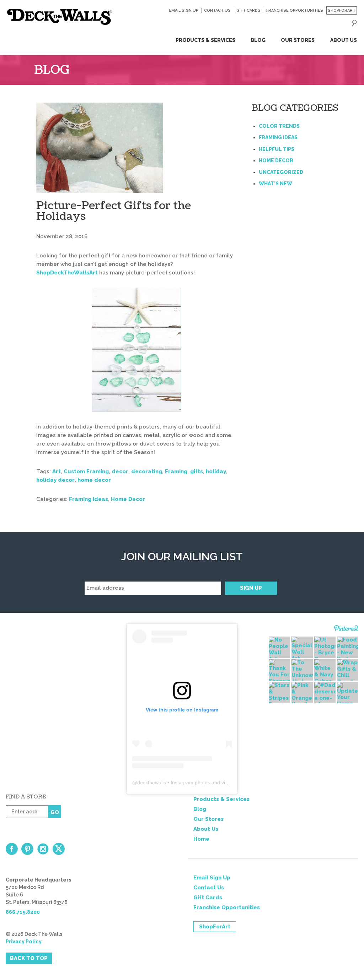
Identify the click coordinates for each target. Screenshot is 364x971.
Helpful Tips (276, 149)
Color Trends (279, 126)
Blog (258, 40)
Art (56, 471)
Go (54, 812)
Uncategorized (281, 172)
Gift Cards (248, 10)
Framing (176, 471)
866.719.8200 (23, 912)
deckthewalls (151, 782)
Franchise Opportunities (294, 10)
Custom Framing (86, 471)
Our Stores (298, 40)
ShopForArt (341, 10)
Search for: (354, 23)
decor (120, 471)
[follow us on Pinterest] (27, 849)
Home (201, 839)
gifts (196, 471)
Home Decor (128, 499)
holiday (216, 471)
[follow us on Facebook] (12, 849)
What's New (275, 183)
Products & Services (205, 40)
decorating (146, 471)
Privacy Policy (24, 941)
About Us (343, 40)
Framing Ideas (88, 499)
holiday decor (55, 480)
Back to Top (29, 958)
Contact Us (217, 10)
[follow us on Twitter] (59, 849)
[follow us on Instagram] (43, 849)
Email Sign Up (183, 10)
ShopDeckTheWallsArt (67, 272)
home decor (94, 480)
